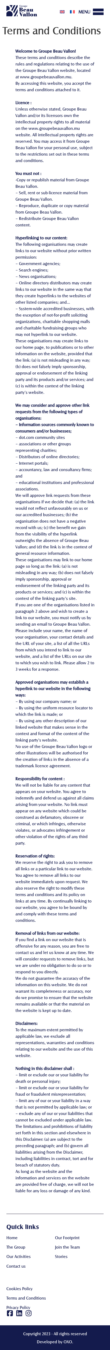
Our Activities (18, 1256)
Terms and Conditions (26, 1297)
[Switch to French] (72, 11)
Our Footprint (67, 1237)
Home (12, 1237)
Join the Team (67, 1246)
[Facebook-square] (9, 1313)
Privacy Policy (18, 1307)
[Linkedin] (19, 1313)
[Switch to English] (62, 11)
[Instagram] (28, 1313)
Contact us (16, 1265)
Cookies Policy (19, 1288)
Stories (61, 1256)
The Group (15, 1246)
